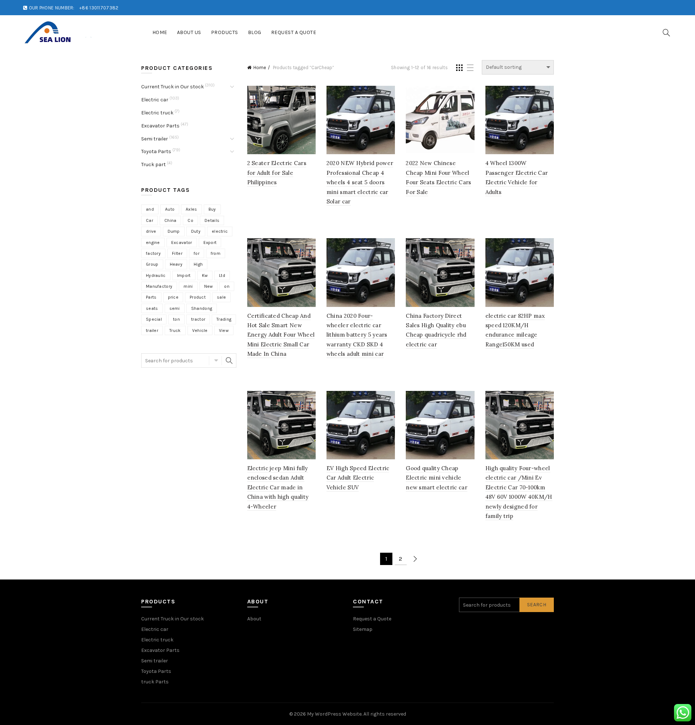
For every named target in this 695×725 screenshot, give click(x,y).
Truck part (153, 164)
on (226, 286)
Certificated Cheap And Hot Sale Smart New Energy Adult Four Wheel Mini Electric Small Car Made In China (281, 335)
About (254, 619)
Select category (215, 360)
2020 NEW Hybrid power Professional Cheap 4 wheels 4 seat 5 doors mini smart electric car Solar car (360, 182)
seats (152, 308)
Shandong (201, 308)
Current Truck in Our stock (172, 87)
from (215, 253)
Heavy (176, 264)
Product (198, 297)
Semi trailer (154, 139)
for (196, 253)
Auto (169, 209)
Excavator (181, 242)
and (150, 209)
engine (153, 242)
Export (210, 242)
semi (174, 308)
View (224, 330)
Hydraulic (156, 275)
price (173, 297)
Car (149, 220)
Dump (174, 231)
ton (176, 319)
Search (229, 360)
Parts (151, 297)
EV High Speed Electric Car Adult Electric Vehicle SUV (358, 478)
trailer (152, 330)
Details (212, 220)
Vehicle (200, 330)
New (208, 286)
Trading (223, 319)
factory (153, 253)
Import (184, 275)
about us (189, 32)
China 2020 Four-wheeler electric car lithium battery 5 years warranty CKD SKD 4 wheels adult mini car (357, 335)
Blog (254, 32)
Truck (175, 330)
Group (152, 264)
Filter (177, 253)
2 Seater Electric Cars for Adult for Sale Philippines (277, 173)
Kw (205, 275)
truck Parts (155, 682)
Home (159, 32)
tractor (198, 319)
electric (220, 231)
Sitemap (362, 629)
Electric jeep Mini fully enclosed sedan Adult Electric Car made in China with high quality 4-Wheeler (278, 487)
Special (154, 319)
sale (221, 297)
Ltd (222, 275)
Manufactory (159, 286)
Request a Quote (293, 32)
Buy (212, 209)
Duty (196, 231)
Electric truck (157, 113)
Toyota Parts (156, 151)
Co (190, 220)
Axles (191, 209)
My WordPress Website (334, 714)
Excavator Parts (160, 126)
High (198, 264)
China (170, 220)
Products (224, 32)
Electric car (154, 100)
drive (151, 231)
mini (188, 286)
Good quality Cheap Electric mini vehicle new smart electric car (436, 478)
